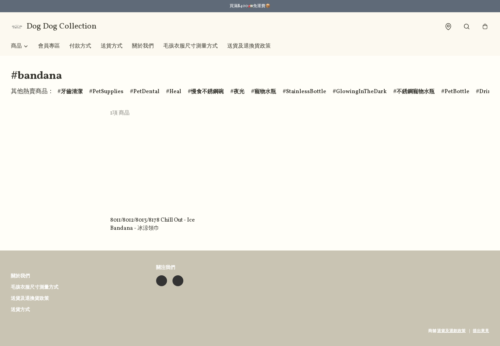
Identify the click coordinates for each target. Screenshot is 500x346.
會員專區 (49, 46)
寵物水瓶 (265, 92)
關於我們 (143, 46)
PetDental (146, 92)
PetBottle (457, 92)
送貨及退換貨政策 (249, 46)
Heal (175, 92)
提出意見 (481, 331)
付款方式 (80, 46)
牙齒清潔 (72, 92)
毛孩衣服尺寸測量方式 (190, 46)
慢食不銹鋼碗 (207, 92)
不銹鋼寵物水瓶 (416, 92)
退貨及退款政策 (451, 331)
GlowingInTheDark (361, 92)
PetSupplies (108, 92)
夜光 (239, 92)
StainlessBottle (306, 92)
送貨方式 (111, 46)
